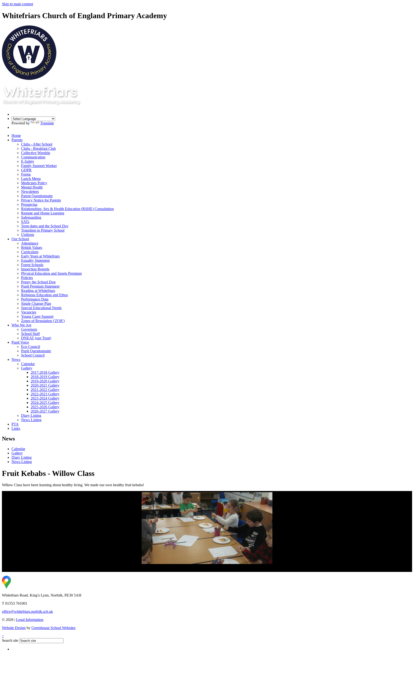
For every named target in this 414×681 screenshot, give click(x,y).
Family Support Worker (39, 166)
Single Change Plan (36, 303)
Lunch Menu (31, 179)
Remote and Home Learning (42, 213)
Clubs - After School (36, 144)
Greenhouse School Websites (53, 628)
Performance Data (34, 299)
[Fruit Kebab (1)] (207, 528)
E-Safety (27, 161)
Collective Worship (35, 153)
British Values (31, 248)
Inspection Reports (35, 269)
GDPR (26, 170)
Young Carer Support (37, 316)
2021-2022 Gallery (45, 390)
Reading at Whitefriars (38, 291)
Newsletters (30, 192)
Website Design (14, 628)
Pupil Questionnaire (36, 351)
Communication (33, 157)
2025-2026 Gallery (45, 407)
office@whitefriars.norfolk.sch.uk (27, 611)
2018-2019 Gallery (45, 377)
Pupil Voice (20, 342)
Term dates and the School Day (45, 226)
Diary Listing (31, 415)
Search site (10, 640)
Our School (20, 239)
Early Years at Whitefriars (40, 256)
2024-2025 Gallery (45, 403)
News (16, 359)
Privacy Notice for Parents (41, 200)
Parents (17, 140)
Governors (29, 329)
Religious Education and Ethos (44, 295)
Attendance (29, 243)
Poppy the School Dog (38, 282)
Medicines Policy (34, 183)
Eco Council (30, 347)
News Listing (31, 420)
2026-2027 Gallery (45, 411)
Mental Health (32, 187)
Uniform (27, 235)
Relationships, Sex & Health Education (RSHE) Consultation (67, 209)
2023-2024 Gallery (45, 398)
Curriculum (29, 252)
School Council (33, 355)
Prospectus (29, 204)
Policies (27, 278)
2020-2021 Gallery (45, 385)
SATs (25, 222)
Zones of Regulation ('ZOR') (43, 321)
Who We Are (21, 325)
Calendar (28, 364)
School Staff (30, 334)
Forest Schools (32, 265)
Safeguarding (31, 217)
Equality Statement (35, 260)
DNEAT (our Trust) (36, 338)
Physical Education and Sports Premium (51, 273)
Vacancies (28, 312)
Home (16, 136)
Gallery (26, 368)
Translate (47, 123)
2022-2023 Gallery (45, 394)
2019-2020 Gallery (45, 381)
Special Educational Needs (41, 308)
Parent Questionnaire (37, 196)
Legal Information (29, 620)
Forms (26, 174)
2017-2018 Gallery (45, 372)
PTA (15, 424)
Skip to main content (17, 4)
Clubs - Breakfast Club (38, 148)
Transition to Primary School (42, 230)
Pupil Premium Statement (40, 286)
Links (16, 428)
